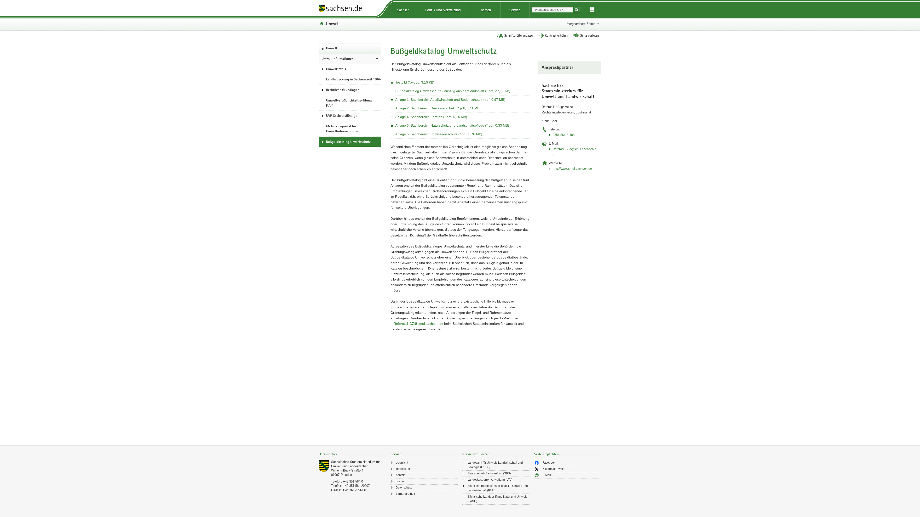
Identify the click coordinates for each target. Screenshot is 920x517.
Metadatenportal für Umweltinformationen (342, 128)
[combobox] (553, 10)
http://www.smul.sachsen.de (572, 168)
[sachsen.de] (352, 9)
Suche (400, 481)
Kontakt (400, 475)
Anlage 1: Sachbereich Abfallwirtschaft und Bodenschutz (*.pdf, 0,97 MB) (450, 99)
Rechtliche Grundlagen (342, 90)
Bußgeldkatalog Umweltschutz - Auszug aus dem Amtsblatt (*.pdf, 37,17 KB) (452, 91)
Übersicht (402, 462)
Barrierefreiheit (405, 493)
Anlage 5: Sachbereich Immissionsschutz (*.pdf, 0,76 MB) (438, 134)
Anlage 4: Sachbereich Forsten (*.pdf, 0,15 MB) (431, 117)
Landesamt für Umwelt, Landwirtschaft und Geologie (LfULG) (495, 465)
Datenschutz (404, 487)
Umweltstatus (336, 69)
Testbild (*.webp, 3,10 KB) (414, 82)
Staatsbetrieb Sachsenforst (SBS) (489, 473)
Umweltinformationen (338, 58)
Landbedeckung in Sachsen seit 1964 (353, 79)
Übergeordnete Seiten (580, 24)
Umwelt (333, 23)
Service (514, 10)
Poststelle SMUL (355, 490)
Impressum (403, 469)
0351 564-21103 (564, 135)
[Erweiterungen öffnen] (592, 10)
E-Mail (546, 475)
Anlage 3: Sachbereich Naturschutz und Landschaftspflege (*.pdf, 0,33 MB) (452, 125)
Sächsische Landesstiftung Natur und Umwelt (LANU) (497, 499)
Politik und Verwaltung (443, 10)
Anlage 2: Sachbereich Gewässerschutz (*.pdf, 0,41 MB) (438, 108)
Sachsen (403, 10)
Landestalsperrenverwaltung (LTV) (489, 479)
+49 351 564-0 (353, 481)
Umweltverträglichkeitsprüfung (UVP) (349, 102)
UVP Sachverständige (341, 115)
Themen (485, 10)
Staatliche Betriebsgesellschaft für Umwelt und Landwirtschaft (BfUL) (497, 488)
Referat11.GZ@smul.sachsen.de (418, 324)
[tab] (352, 454)
